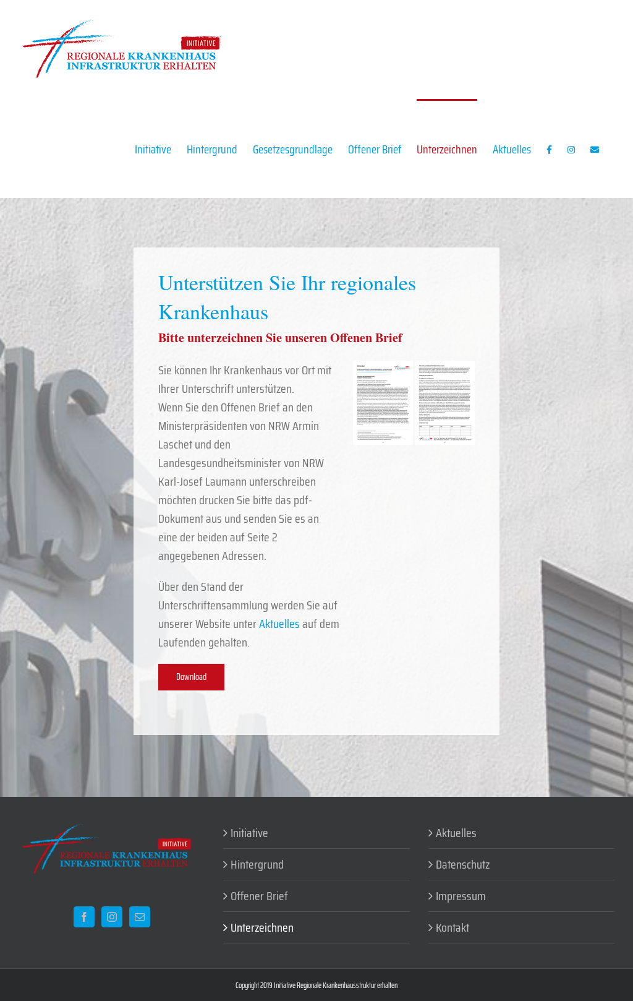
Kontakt (452, 927)
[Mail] (139, 916)
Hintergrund (257, 864)
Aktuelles (279, 624)
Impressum (461, 896)
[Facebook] (84, 916)
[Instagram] (111, 916)
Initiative (249, 832)
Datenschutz (463, 864)
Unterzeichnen (262, 927)
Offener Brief (259, 896)
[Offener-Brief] (413, 367)
